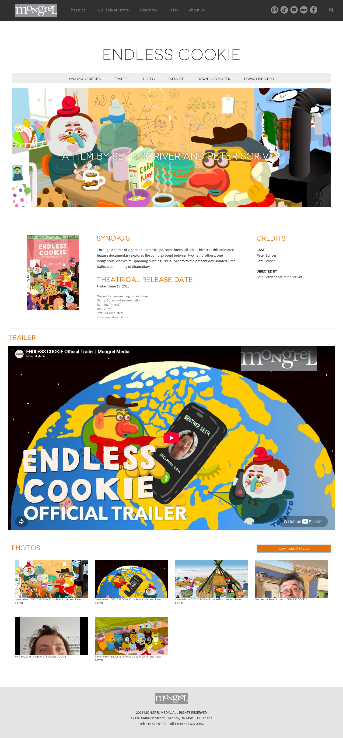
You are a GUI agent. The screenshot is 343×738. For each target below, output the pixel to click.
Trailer (121, 78)
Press (173, 10)
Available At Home (113, 10)
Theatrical (77, 10)
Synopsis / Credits (85, 78)
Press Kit (176, 78)
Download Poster (214, 78)
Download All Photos (294, 548)
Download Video (259, 78)
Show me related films (112, 317)
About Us (197, 10)
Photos (148, 78)
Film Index (149, 10)
